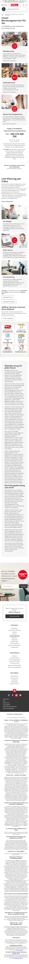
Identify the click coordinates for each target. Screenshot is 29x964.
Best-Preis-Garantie (15, 661)
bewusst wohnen (14, 683)
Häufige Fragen (14, 641)
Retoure (14, 634)
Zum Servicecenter (14, 616)
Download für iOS (7, 297)
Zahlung (14, 632)
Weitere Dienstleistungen (14, 665)
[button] (3, 4)
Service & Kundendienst (14, 645)
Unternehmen (14, 676)
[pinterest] (12, 695)
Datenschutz (6, 703)
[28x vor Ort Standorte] (23, 5)
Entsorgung (14, 639)
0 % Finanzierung (14, 643)
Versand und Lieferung (14, 630)
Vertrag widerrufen (14, 636)
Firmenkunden (14, 647)
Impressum (6, 699)
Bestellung (14, 628)
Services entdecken (8, 318)
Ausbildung (14, 680)
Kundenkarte (14, 682)
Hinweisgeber (6, 704)
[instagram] (16, 695)
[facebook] (9, 695)
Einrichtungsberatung (14, 660)
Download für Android (9, 302)
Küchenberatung (14, 658)
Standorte (14, 656)
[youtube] (20, 695)
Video (14, 159)
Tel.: (14, 135)
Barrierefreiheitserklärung (10, 706)
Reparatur (14, 638)
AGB (4, 701)
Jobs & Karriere (14, 678)
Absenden (23, 586)
